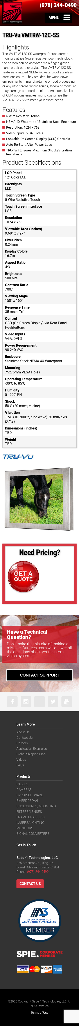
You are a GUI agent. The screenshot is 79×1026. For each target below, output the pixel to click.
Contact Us (24, 738)
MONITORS (24, 828)
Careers (22, 743)
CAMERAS (24, 790)
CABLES (22, 784)
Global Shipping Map (30, 754)
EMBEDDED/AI (27, 801)
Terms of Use (39, 1012)
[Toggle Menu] (58, 18)
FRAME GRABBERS (30, 817)
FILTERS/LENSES (29, 812)
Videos (21, 760)
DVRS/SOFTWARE (29, 795)
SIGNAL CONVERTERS (32, 834)
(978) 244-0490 (37, 872)
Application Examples (31, 749)
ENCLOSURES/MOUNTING (36, 806)
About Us (23, 732)
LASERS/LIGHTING (30, 823)
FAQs (20, 765)
